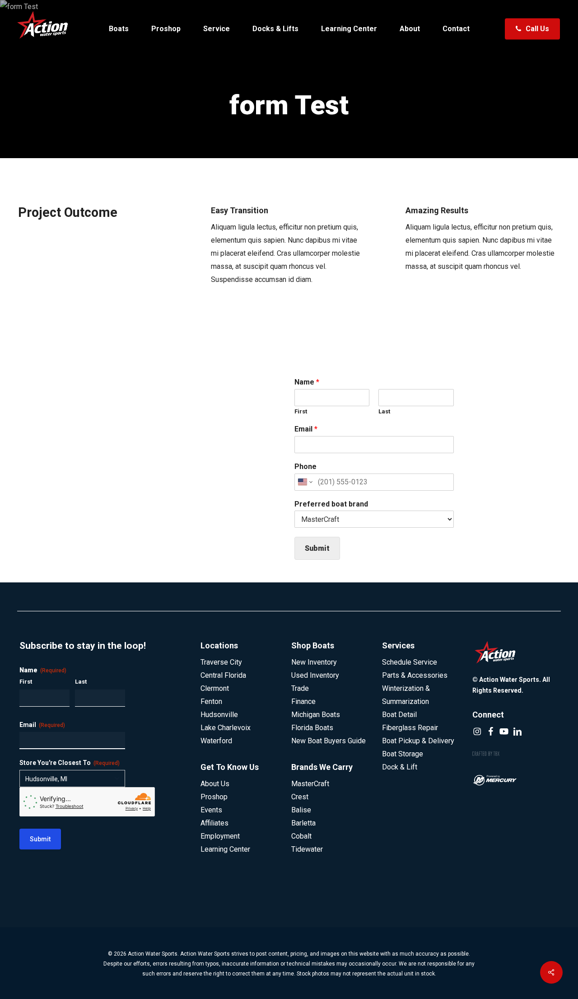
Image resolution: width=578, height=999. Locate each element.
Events (211, 810)
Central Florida (223, 675)
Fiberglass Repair (410, 727)
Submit (317, 548)
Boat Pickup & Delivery (418, 740)
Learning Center (225, 849)
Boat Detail (399, 714)
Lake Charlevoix (225, 727)
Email (305, 429)
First (300, 411)
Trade (300, 688)
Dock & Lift (399, 767)
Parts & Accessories (414, 675)
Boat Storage (402, 754)
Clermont (214, 688)
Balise (301, 810)
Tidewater (307, 849)
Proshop (214, 797)
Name (306, 382)
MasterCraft (310, 783)
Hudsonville (219, 714)
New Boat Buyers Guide (328, 740)
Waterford (216, 740)
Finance (303, 701)
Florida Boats (312, 727)
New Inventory (314, 662)
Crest (299, 797)
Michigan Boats (315, 714)
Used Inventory (315, 675)
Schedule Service (409, 662)
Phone (305, 466)
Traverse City (221, 662)
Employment (220, 836)
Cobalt (301, 836)
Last (384, 411)
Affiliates (214, 823)
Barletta (303, 823)
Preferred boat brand (331, 504)
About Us (214, 783)
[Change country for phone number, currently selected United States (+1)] (304, 482)
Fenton (211, 701)
